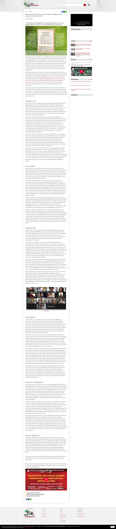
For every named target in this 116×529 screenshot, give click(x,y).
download (30, 70)
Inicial (26, 11)
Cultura (61, 509)
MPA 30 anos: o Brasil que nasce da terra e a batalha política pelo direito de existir (84, 45)
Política (61, 518)
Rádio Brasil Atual (81, 516)
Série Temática (63, 521)
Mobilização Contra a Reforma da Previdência (80, 85)
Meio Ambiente (63, 516)
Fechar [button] (112, 526)
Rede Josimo (79, 511)
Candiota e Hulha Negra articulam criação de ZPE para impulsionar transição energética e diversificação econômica (83, 54)
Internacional (62, 514)
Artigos (43, 516)
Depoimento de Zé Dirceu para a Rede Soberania (81, 81)
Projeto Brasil (80, 509)
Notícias (30, 11)
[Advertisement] (81, 105)
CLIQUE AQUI (28, 459)
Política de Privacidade (28, 527)
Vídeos (43, 511)
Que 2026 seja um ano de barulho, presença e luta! (83, 49)
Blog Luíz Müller (80, 514)
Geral (61, 511)
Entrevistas (44, 514)
